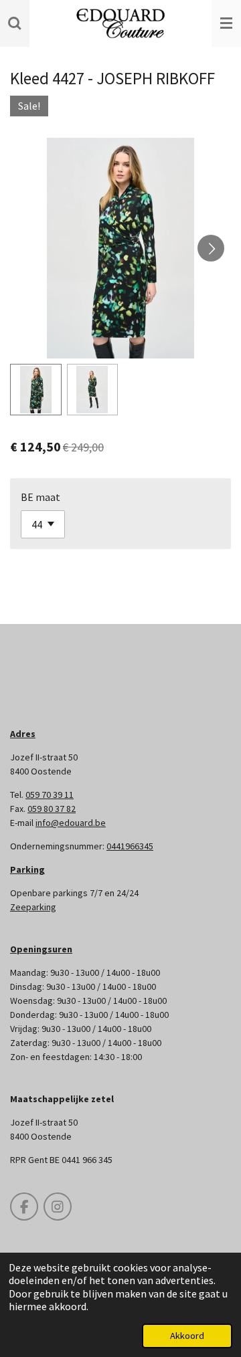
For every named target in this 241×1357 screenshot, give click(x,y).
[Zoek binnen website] (14, 23)
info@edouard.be (70, 823)
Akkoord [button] (187, 1336)
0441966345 (129, 846)
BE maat (40, 497)
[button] (36, 389)
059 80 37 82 (51, 809)
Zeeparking (33, 907)
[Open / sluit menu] (226, 23)
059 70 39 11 (49, 795)
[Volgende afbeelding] (210, 248)
